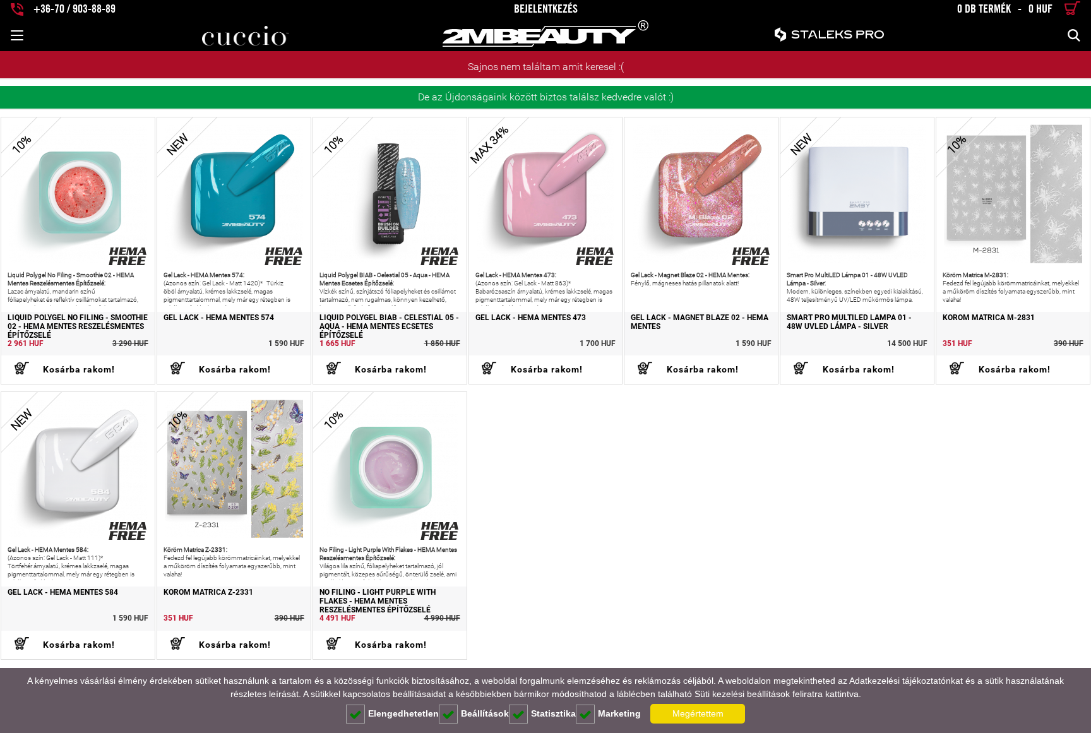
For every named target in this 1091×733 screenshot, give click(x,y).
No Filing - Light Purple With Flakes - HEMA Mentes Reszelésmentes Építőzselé (377, 601)
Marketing (619, 713)
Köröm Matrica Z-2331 (208, 592)
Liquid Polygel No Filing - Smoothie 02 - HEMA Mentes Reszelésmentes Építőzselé (78, 327)
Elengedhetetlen (403, 713)
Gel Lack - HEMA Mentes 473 (530, 318)
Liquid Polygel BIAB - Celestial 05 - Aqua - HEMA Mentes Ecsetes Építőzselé (389, 327)
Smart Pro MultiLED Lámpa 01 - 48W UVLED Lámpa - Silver (849, 322)
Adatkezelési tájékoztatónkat (906, 681)
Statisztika (553, 713)
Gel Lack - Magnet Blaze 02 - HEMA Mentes (699, 322)
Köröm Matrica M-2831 (989, 318)
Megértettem (698, 713)
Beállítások (485, 713)
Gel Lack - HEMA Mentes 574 (219, 318)
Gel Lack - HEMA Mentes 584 (63, 592)
